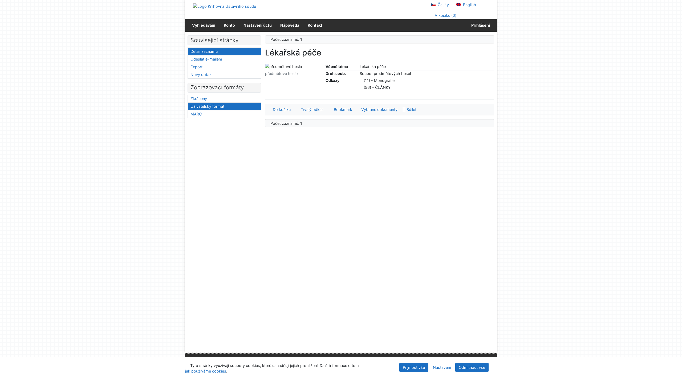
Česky (443, 4)
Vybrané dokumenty (378, 109)
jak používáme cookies (205, 371)
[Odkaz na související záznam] (361, 80)
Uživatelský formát (207, 106)
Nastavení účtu (257, 25)
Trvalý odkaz (311, 109)
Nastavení (442, 367)
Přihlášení (480, 25)
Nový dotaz (201, 74)
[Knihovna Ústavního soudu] (224, 6)
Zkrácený (198, 98)
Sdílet (410, 109)
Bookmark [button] (342, 109)
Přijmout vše (414, 367)
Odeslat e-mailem (206, 59)
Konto (229, 25)
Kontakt (315, 25)
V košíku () (445, 15)
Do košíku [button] (281, 109)
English (469, 4)
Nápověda (289, 25)
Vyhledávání (203, 25)
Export (196, 67)
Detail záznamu (204, 51)
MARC (196, 114)
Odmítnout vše (472, 367)
